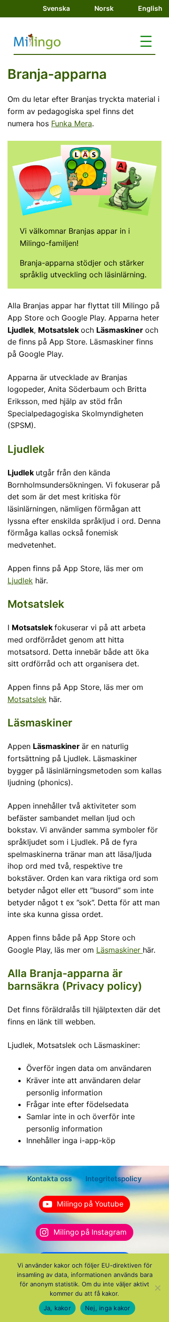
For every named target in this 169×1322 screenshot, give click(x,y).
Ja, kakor (57, 1308)
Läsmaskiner (119, 950)
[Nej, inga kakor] (157, 1287)
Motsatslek (27, 699)
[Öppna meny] (146, 41)
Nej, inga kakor (108, 1308)
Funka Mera (71, 123)
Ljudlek (20, 580)
